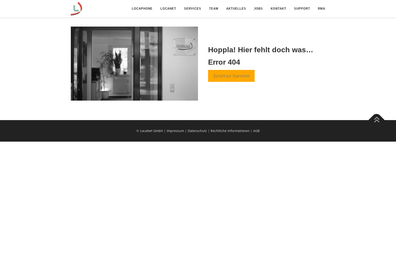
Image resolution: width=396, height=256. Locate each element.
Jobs (258, 8)
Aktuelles (236, 8)
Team (213, 8)
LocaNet (168, 8)
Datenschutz (197, 131)
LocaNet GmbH (151, 131)
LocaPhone (142, 8)
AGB (256, 131)
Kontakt (278, 8)
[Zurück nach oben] (376, 120)
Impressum (175, 131)
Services (192, 8)
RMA (321, 8)
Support (302, 8)
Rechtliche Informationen (230, 131)
